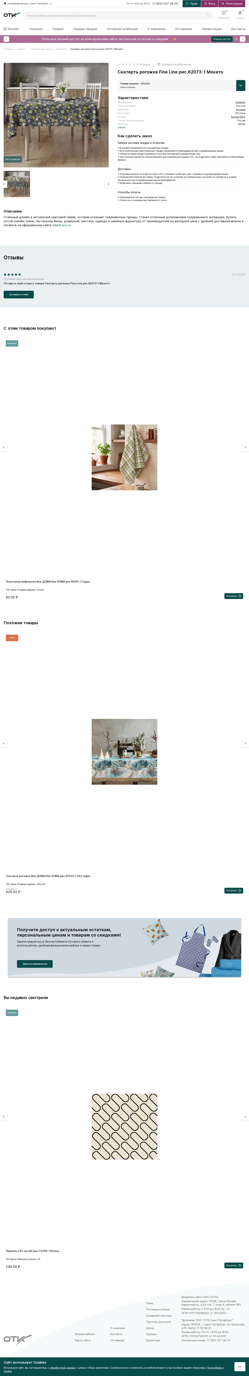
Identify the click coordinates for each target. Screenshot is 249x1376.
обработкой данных (62, 1367)
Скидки (57, 29)
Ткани (149, 1303)
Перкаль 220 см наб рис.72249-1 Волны (32, 1250)
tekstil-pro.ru (61, 225)
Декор (150, 1328)
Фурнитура (153, 1340)
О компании (156, 29)
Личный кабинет (85, 1334)
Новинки (35, 29)
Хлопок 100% (238, 116)
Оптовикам (183, 29)
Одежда (151, 1334)
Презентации (211, 29)
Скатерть (240, 102)
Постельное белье (158, 1309)
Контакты (238, 29)
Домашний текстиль (159, 1315)
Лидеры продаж (85, 29)
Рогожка (240, 109)
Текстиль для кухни (158, 1321)
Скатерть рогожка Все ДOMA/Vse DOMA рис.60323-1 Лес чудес (48, 875)
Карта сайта (82, 1340)
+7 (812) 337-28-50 (165, 3)
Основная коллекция (122, 29)
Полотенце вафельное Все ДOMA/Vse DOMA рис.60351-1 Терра (48, 581)
